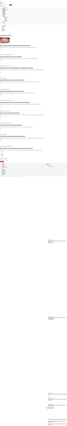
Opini (4, 123)
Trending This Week (50, 407)
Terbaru (47, 164)
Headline (1, 43)
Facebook (4, 169)
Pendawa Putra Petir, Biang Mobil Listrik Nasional (11, 125)
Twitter (4, 170)
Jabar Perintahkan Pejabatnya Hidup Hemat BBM (11, 56)
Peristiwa (4, 65)
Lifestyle (4, 54)
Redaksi (3, 164)
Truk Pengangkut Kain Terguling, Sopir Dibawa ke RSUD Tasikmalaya (15, 102)
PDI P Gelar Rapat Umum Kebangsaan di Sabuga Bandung (12, 136)
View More (1, 161)
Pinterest (4, 171)
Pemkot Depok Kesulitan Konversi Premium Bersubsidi (12, 91)
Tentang (3, 163)
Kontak (3, 165)
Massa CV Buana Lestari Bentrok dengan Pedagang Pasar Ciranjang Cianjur (16, 148)
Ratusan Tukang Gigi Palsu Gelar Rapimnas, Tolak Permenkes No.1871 (15, 45)
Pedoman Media (4, 167)
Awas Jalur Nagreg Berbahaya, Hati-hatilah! (9, 112)
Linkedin (4, 173)
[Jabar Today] (5, 7)
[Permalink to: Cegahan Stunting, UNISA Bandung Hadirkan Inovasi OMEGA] (55, 417)
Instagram (4, 172)
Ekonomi (1, 89)
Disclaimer (3, 166)
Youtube (4, 174)
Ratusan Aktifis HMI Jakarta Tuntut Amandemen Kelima (12, 80)
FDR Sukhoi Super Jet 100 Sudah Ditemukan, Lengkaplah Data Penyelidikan (16, 67)
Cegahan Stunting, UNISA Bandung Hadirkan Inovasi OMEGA (57, 394)
